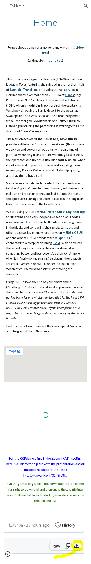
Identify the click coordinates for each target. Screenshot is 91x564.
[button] (5, 6)
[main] (45, 22)
